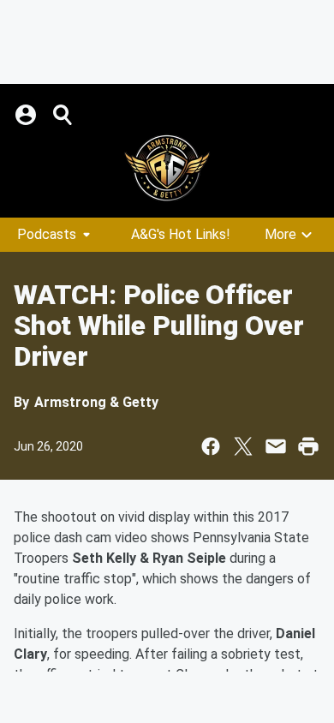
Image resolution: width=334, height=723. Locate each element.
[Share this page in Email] (276, 446)
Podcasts (46, 234)
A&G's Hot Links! (180, 234)
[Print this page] (308, 446)
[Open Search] (63, 115)
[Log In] (27, 115)
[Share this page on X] (243, 446)
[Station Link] (167, 168)
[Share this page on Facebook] (211, 446)
